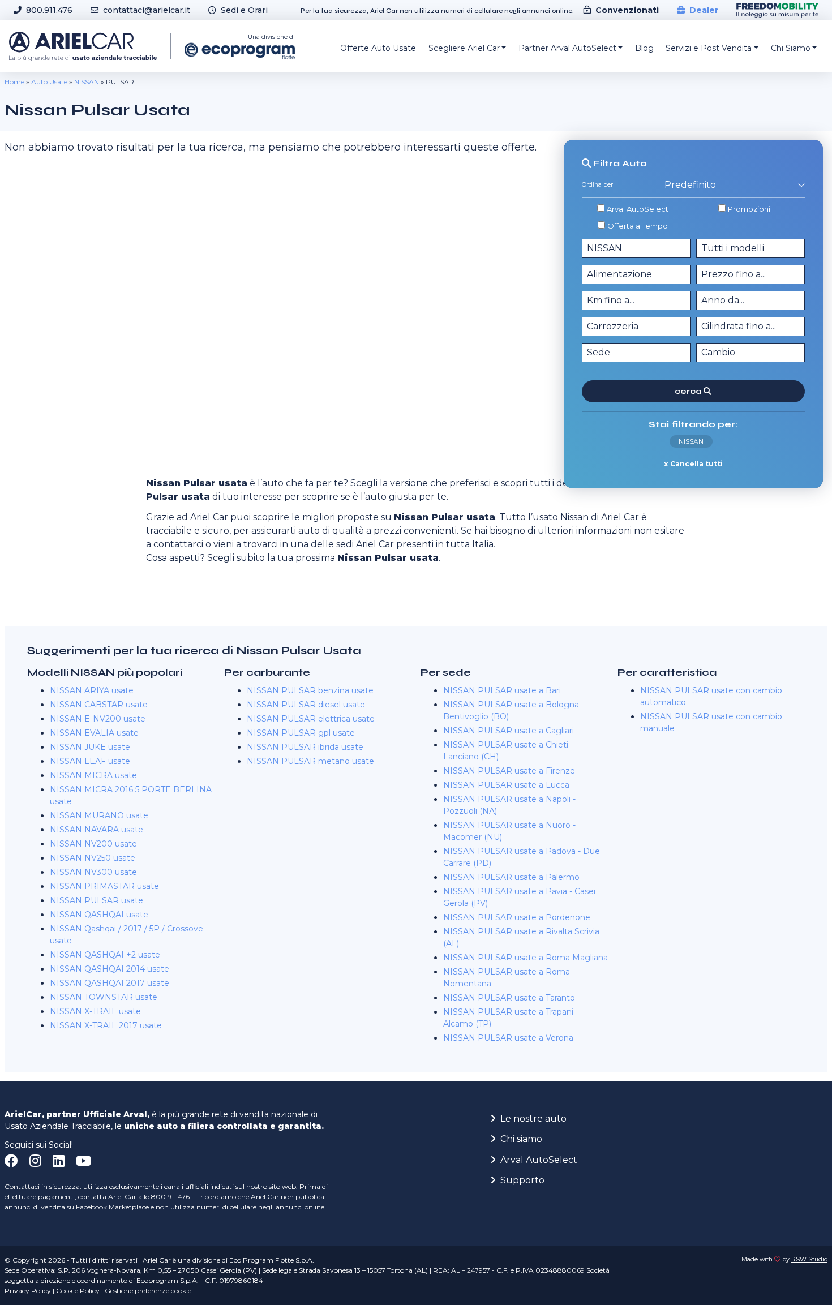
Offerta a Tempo (637, 225)
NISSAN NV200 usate (93, 844)
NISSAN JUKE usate (90, 747)
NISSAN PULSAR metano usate (310, 761)
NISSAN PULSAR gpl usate (301, 733)
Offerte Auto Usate (378, 48)
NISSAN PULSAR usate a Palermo (511, 877)
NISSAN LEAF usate (90, 761)
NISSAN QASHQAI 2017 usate (109, 983)
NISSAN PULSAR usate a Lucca (506, 785)
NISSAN (86, 82)
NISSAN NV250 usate (92, 858)
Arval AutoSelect (637, 208)
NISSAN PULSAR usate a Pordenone (516, 917)
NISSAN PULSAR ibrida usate (305, 747)
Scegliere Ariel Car (464, 48)
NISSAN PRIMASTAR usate (104, 886)
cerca (689, 391)
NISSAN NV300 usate (93, 872)
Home (14, 82)
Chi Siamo (790, 48)
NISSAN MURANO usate (99, 815)
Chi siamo (521, 1139)
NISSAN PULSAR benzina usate (310, 690)
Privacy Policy (28, 1290)
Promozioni (749, 208)
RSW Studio (809, 1259)
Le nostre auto (533, 1118)
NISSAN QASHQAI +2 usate (105, 955)
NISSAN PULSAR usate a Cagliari (508, 731)
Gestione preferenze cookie (148, 1290)
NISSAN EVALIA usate (94, 733)
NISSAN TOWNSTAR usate (103, 997)
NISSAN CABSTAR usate (99, 704)
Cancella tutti (696, 464)
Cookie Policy (78, 1290)
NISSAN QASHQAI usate (99, 914)
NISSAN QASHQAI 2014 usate (109, 969)
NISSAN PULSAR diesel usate (306, 704)
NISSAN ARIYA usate (92, 690)
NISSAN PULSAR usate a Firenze (509, 771)
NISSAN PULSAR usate (96, 900)
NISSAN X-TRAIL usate (95, 1011)
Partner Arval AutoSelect (567, 48)
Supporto (522, 1180)
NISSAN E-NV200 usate (97, 719)
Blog (644, 48)
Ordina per (597, 185)
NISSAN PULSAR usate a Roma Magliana (525, 957)
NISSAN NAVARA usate (96, 830)
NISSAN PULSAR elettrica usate (311, 719)
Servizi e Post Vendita (709, 48)
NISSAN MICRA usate (93, 775)
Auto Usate (49, 82)
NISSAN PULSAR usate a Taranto (509, 998)
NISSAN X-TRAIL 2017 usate (106, 1025)
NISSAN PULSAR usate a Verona (508, 1038)
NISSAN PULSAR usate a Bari (502, 690)
